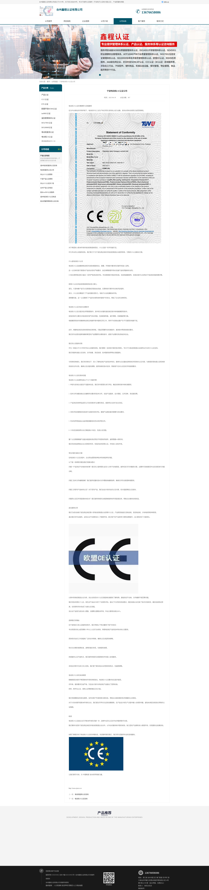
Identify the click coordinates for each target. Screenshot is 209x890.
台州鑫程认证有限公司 (83, 875)
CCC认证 (45, 99)
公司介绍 (104, 21)
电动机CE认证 (46, 137)
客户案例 (141, 21)
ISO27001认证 (46, 123)
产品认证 (44, 95)
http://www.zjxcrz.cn (75, 788)
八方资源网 (57, 885)
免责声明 (65, 885)
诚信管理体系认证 (48, 118)
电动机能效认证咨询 (81, 794)
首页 (48, 81)
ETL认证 (44, 104)
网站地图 (79, 885)
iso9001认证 (45, 113)
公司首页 (48, 21)
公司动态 (122, 21)
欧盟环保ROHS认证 (49, 109)
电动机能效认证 (47, 132)
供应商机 (67, 21)
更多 (59, 149)
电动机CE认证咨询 (81, 799)
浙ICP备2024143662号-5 (67, 875)
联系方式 (160, 21)
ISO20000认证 (46, 127)
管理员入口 (72, 885)
